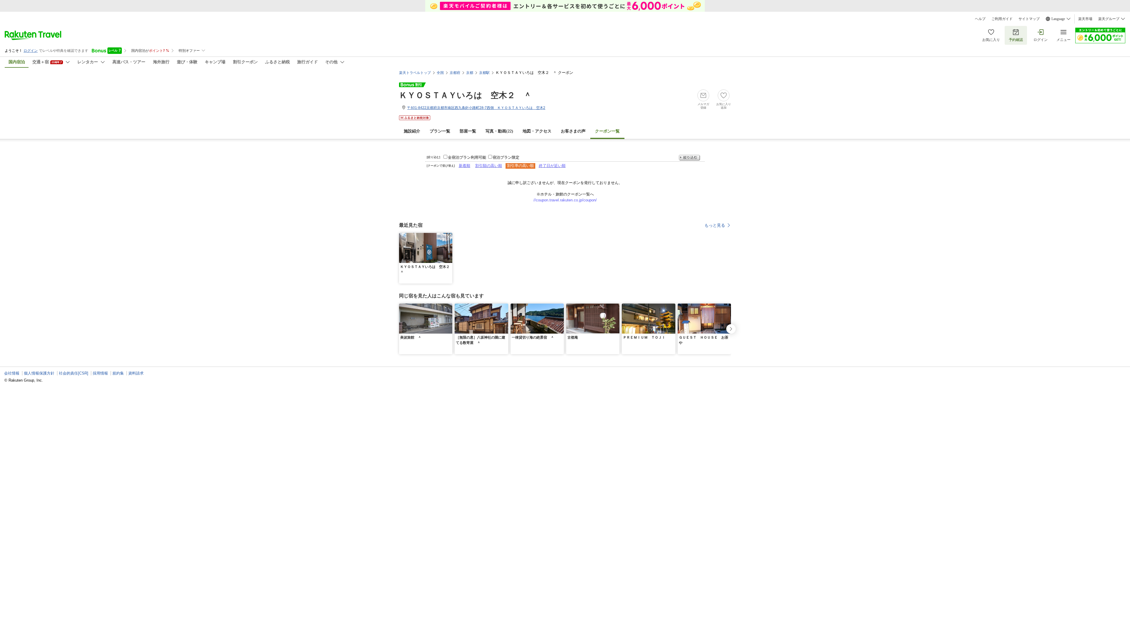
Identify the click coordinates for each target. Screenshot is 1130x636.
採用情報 (100, 373)
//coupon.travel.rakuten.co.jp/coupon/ (565, 200)
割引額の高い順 (488, 165)
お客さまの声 (573, 131)
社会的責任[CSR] (73, 373)
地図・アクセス (537, 131)
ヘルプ (980, 19)
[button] (448, 236)
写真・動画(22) (499, 131)
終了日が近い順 (552, 165)
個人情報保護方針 (39, 373)
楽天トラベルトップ (415, 73)
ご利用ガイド (1002, 19)
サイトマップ (1029, 19)
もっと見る (714, 225)
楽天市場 (1085, 19)
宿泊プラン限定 (506, 157)
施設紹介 (412, 131)
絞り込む (689, 157)
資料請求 (136, 373)
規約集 (118, 373)
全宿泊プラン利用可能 (467, 157)
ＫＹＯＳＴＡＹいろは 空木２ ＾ (465, 95)
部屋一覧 (468, 131)
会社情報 (11, 373)
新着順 (464, 165)
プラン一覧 (440, 131)
